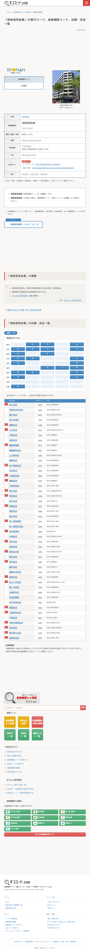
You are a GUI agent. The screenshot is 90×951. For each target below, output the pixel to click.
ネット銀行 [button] (14, 829)
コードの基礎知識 (11, 919)
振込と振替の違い (14, 755)
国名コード (51, 908)
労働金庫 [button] (13, 823)
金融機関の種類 (13, 768)
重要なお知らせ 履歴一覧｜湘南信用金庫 (24, 310)
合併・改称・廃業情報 (68, 942)
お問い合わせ (18, 942)
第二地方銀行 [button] (15, 817)
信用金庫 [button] (68, 817)
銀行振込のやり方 (14, 751)
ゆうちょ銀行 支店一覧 (16, 785)
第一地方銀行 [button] (70, 812)
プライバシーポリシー (42, 942)
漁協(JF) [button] (68, 823)
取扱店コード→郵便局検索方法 (20, 793)
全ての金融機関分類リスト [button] (45, 834)
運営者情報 (29, 942)
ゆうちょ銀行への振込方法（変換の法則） (61, 922)
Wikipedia (68, 107)
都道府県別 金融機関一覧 (13, 905)
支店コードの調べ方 (15, 764)
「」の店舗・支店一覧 (24, 224)
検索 (83, 707)
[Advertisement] (45, 48)
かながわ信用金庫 (19, 295)
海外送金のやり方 (14, 772)
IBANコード (51, 905)
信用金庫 (28, 12)
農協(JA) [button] (41, 823)
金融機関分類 (17, 12)
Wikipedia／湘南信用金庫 (72, 300)
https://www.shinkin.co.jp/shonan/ (48, 164)
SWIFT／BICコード (54, 902)
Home (8, 12)
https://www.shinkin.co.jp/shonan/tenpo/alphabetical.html (53, 168)
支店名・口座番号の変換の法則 (20, 789)
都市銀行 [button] (41, 812)
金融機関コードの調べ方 (17, 760)
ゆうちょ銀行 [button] (15, 812)
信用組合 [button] (41, 817)
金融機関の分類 (10, 908)
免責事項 (56, 942)
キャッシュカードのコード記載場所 (17, 931)
